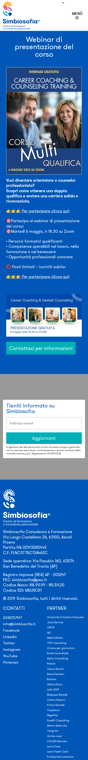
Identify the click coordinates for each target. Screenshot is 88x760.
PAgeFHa (52, 715)
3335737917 (12, 617)
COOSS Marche (57, 741)
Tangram (53, 730)
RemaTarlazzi (55, 674)
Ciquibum (53, 710)
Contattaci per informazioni (40, 348)
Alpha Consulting (57, 658)
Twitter (9, 643)
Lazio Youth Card (57, 751)
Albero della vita (57, 725)
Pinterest (10, 662)
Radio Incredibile (58, 653)
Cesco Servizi (55, 668)
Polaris (51, 663)
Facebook (11, 630)
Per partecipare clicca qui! (38, 210)
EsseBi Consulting (58, 720)
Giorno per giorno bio (60, 648)
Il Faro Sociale (56, 705)
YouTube (10, 656)
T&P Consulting (56, 642)
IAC (49, 632)
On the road (54, 736)
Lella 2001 (53, 689)
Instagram (11, 649)
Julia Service (55, 622)
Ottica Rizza (54, 684)
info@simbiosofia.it (19, 624)
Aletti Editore (55, 637)
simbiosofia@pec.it (29, 579)
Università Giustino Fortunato (65, 617)
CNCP (50, 627)
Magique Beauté (57, 694)
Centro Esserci (56, 699)
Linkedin (10, 636)
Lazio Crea (53, 746)
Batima (51, 679)
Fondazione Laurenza (60, 756)
